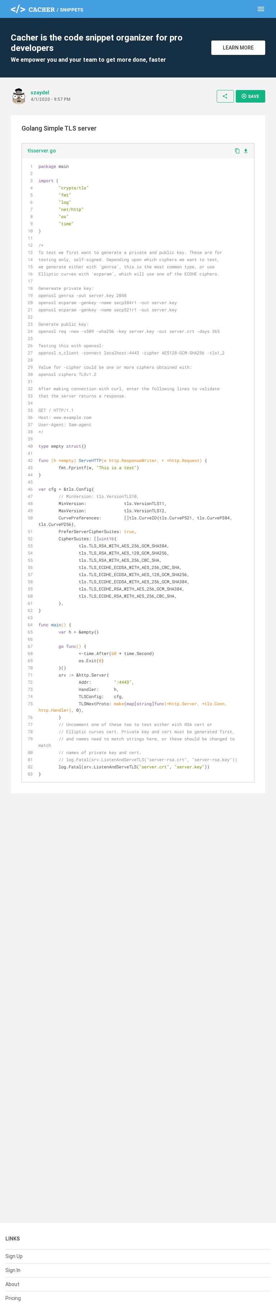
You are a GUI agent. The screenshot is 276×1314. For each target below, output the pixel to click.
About (12, 1284)
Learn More (238, 47)
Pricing (13, 1298)
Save (250, 96)
